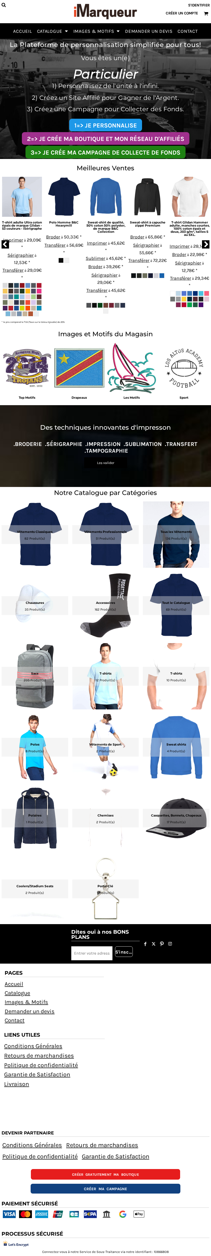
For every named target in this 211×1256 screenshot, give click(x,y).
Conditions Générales (33, 1046)
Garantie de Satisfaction (37, 1074)
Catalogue (17, 993)
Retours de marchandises (39, 1055)
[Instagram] (170, 944)
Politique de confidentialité (41, 1065)
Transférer (13, 270)
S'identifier (199, 5)
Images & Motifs (26, 1002)
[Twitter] (153, 944)
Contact (14, 1020)
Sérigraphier (20, 255)
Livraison (16, 1084)
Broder (53, 237)
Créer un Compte (182, 13)
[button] (52, 31)
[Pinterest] (161, 944)
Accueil (14, 984)
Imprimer (13, 240)
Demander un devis (30, 1011)
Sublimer (95, 258)
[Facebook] (145, 944)
